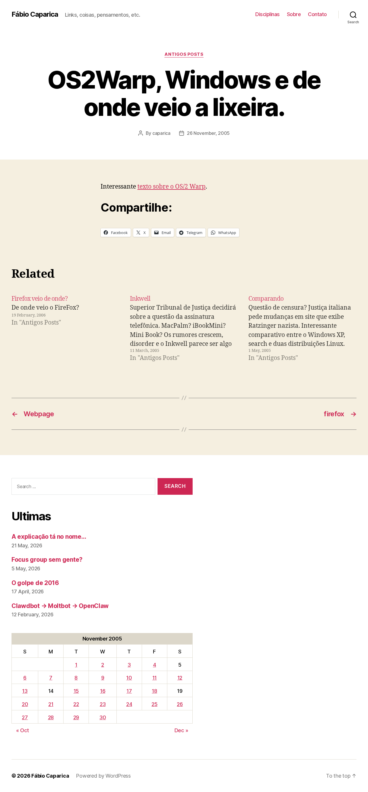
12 (179, 678)
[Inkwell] (184, 328)
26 (180, 704)
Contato (317, 14)
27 (25, 717)
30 (102, 717)
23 (103, 704)
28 (51, 717)
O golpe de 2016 (35, 582)
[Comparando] (302, 328)
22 (76, 704)
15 (76, 691)
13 (24, 691)
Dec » (181, 730)
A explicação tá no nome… (49, 536)
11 (154, 678)
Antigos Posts (183, 54)
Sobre (294, 14)
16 (102, 691)
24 (129, 704)
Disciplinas (267, 14)
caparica (161, 133)
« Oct (22, 730)
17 (129, 691)
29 (76, 717)
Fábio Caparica (35, 14)
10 (129, 678)
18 (154, 691)
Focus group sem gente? (47, 559)
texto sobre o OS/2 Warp (171, 187)
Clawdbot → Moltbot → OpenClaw (60, 605)
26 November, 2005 (208, 133)
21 (50, 704)
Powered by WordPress (103, 776)
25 (154, 704)
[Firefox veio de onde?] (66, 328)
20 (25, 704)
